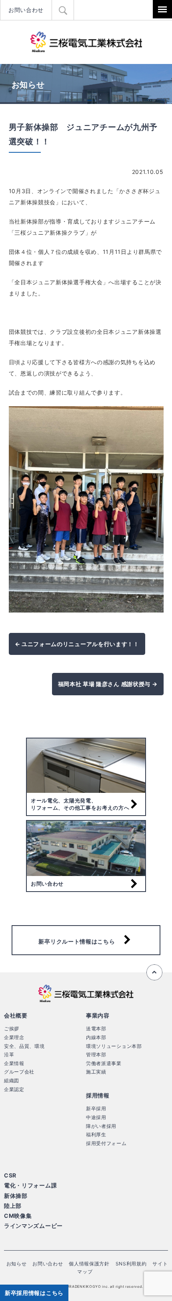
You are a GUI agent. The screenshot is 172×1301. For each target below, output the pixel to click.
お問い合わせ (26, 9)
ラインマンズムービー (33, 1225)
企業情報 (14, 1063)
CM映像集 (18, 1215)
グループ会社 (19, 1072)
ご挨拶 (11, 1029)
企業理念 (14, 1037)
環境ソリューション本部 (114, 1046)
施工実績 (96, 1072)
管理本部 (96, 1055)
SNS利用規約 (131, 1264)
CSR (10, 1175)
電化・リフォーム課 (30, 1185)
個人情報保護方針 (89, 1264)
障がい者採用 (101, 1126)
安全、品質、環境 (24, 1046)
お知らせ (16, 1264)
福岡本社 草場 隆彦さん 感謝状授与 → (108, 683)
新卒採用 (96, 1108)
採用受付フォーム (106, 1143)
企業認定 (14, 1089)
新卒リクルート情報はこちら (76, 941)
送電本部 (96, 1029)
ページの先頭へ (154, 972)
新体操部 (16, 1195)
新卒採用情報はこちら (34, 1292)
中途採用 (96, 1117)
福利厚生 (96, 1134)
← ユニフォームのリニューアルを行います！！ (77, 644)
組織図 (11, 1081)
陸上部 (13, 1205)
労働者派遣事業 (104, 1063)
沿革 (9, 1055)
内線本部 (96, 1037)
